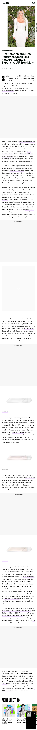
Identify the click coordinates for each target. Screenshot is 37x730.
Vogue (32, 328)
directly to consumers (17, 170)
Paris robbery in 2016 (11, 613)
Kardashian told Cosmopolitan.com (14, 207)
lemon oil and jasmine (23, 480)
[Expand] (28, 713)
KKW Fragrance (5, 411)
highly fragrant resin (19, 584)
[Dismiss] (34, 713)
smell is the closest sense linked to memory (16, 341)
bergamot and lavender (11, 598)
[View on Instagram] (18, 288)
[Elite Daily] (6, 3)
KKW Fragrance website (13, 681)
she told (27, 328)
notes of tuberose (18, 432)
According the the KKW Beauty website (17, 425)
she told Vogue (25, 579)
